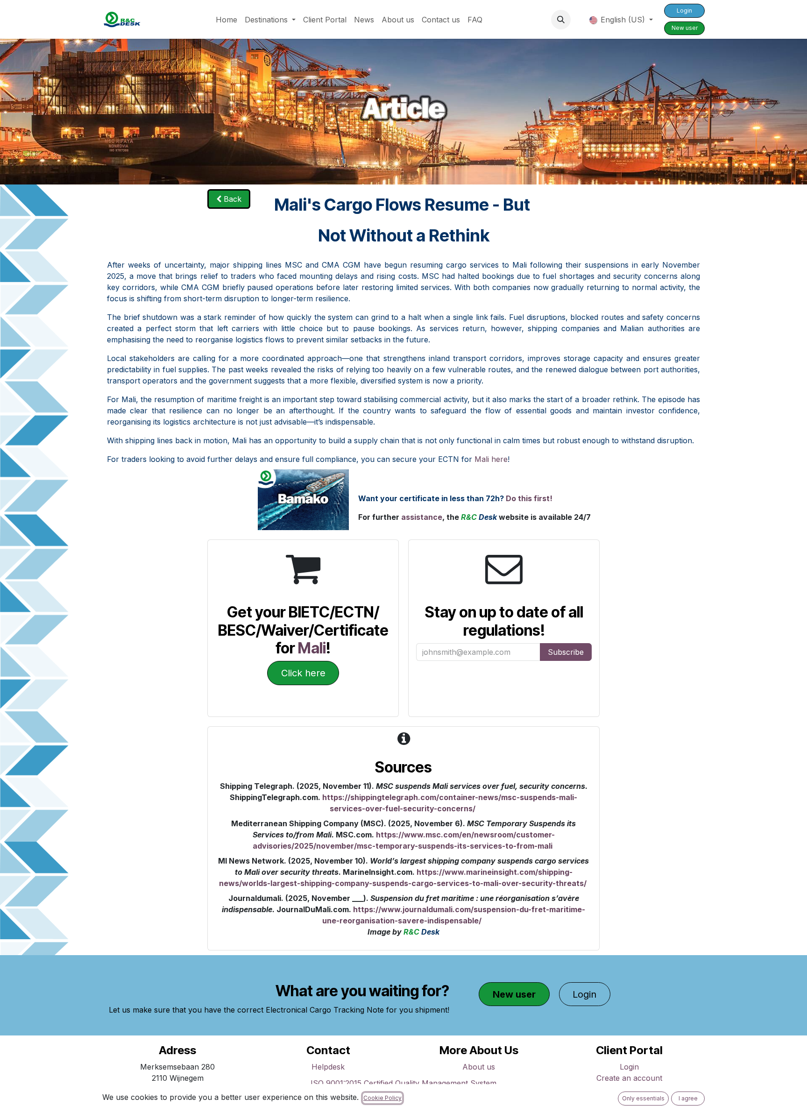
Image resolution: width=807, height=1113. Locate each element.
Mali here (491, 459)
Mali (312, 648)
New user (685, 27)
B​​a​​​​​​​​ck (231, 199)
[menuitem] (226, 19)
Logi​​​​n (684, 10)
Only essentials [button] (643, 1098)
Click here (303, 673)
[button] (561, 19)
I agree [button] (688, 1098)
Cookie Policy (382, 1097)
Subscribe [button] (566, 652)
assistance (421, 517)
